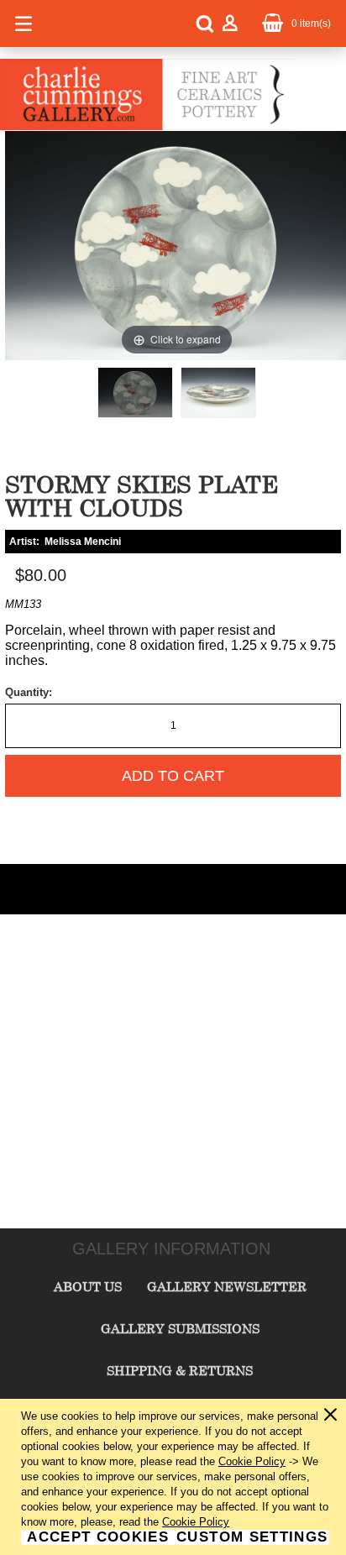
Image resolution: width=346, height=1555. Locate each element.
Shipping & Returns (180, 1370)
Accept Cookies (98, 1537)
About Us (88, 1286)
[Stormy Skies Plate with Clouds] (135, 392)
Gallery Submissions (180, 1328)
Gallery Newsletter (227, 1286)
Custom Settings (252, 1537)
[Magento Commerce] (147, 127)
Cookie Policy (252, 1461)
